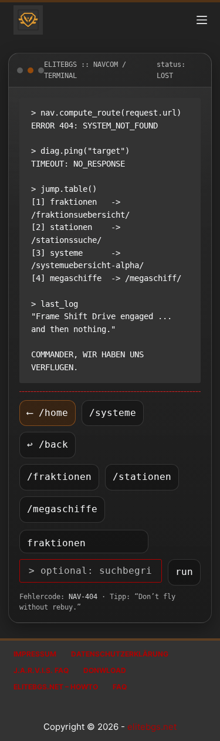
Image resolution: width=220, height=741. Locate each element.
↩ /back (47, 444)
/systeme (112, 412)
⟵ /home (47, 412)
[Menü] (202, 20)
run (184, 571)
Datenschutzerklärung (119, 653)
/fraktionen (59, 476)
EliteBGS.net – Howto (55, 686)
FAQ (120, 686)
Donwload (104, 670)
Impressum (34, 653)
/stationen (142, 476)
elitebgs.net (152, 726)
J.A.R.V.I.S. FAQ (41, 670)
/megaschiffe (62, 509)
